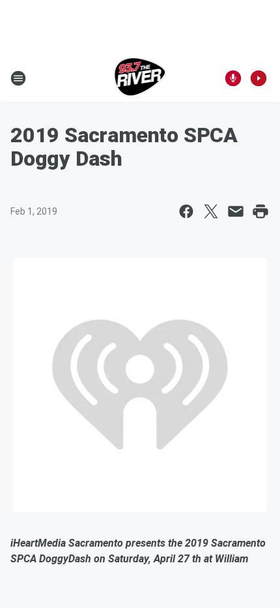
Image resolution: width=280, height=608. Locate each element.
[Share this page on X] (211, 211)
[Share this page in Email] (236, 211)
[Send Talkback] (233, 78)
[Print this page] (260, 211)
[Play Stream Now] (258, 78)
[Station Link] (140, 78)
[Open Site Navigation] (18, 78)
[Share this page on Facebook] (186, 211)
